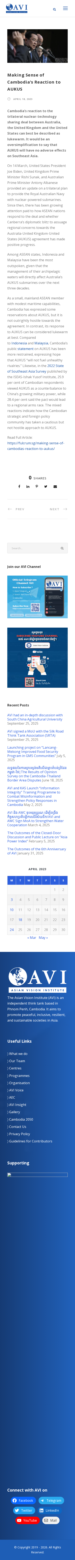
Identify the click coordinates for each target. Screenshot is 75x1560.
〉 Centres (14, 1068)
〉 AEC (11, 1097)
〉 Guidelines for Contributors (29, 1141)
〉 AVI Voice (15, 1090)
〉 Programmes (18, 1075)
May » (43, 937)
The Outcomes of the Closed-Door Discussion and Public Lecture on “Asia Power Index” (37, 837)
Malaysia (41, 343)
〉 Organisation (18, 1083)
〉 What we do (17, 1053)
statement (26, 348)
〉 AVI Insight (16, 1104)
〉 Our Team (16, 1061)
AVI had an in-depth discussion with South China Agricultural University (35, 717)
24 (12, 929)
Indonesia (19, 343)
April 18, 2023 (22, 99)
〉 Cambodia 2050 (20, 1119)
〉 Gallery (13, 1112)
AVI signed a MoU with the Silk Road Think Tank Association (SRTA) (35, 733)
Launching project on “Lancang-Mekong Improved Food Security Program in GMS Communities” (32, 751)
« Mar (31, 937)
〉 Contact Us (16, 1126)
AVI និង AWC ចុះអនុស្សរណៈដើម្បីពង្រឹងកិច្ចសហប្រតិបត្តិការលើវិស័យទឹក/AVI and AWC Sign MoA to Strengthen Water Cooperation (35, 818)
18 (20, 919)
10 (12, 910)
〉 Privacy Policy (18, 1134)
